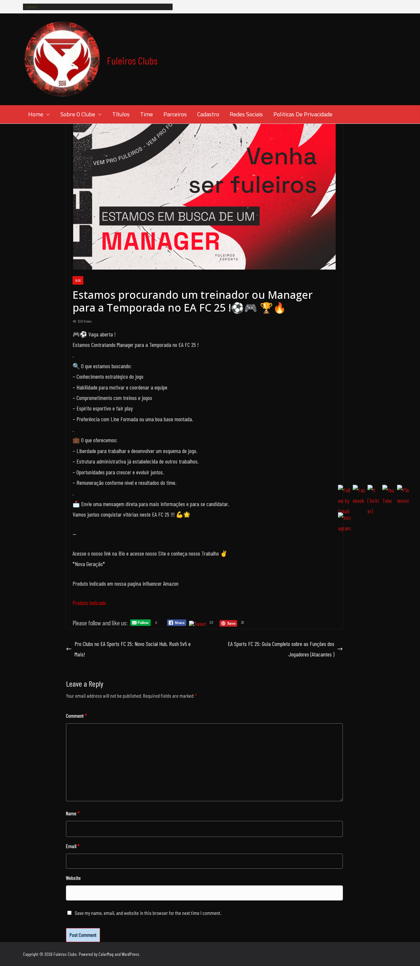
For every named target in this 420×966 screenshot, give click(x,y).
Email (73, 846)
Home (35, 114)
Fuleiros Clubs (132, 60)
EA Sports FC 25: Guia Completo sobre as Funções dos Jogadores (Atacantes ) (281, 649)
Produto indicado (89, 602)
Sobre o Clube (77, 114)
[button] (46, 114)
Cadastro (208, 114)
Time (146, 114)
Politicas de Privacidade (302, 114)
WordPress (130, 954)
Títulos (121, 114)
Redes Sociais (246, 114)
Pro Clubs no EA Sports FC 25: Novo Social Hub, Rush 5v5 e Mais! (132, 649)
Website (73, 878)
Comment (76, 715)
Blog (78, 280)
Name (73, 813)
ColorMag (106, 954)
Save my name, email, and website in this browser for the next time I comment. (148, 913)
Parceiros (175, 114)
